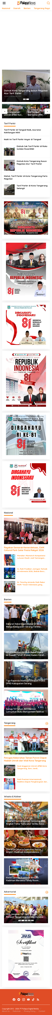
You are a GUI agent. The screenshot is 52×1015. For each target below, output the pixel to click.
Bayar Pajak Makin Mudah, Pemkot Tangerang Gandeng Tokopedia (24, 915)
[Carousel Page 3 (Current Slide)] (26, 920)
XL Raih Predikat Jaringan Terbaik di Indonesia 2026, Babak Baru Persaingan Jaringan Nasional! (32, 570)
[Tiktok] (33, 999)
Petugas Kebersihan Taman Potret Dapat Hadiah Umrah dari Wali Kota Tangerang (25, 759)
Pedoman (17, 1011)
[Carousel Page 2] (22, 920)
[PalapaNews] (26, 3)
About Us (5, 1011)
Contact (42, 1011)
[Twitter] (19, 999)
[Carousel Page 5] (32, 920)
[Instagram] (23, 999)
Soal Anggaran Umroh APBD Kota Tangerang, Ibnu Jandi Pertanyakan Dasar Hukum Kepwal (13, 113)
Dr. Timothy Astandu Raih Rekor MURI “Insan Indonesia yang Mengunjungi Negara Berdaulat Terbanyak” (31, 583)
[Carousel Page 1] (24, 99)
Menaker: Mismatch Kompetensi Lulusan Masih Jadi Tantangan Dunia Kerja (31, 556)
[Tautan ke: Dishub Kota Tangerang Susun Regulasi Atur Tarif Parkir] (9, 165)
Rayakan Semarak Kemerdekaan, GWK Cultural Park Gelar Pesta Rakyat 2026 (24, 549)
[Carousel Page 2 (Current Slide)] (27, 99)
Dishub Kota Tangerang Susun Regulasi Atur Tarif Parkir (26, 92)
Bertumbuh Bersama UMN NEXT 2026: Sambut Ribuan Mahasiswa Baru (36, 113)
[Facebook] (14, 999)
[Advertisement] (26, 40)
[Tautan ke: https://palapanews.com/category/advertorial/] (46, 892)
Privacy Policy (29, 1011)
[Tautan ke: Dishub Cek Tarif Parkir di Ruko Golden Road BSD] (9, 150)
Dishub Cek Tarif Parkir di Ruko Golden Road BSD (32, 147)
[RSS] (38, 999)
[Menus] (4, 3)
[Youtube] (28, 999)
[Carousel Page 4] (29, 920)
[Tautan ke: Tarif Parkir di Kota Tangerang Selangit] (9, 189)
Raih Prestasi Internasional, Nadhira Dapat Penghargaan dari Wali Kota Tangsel (32, 780)
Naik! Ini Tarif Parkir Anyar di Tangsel (22, 139)
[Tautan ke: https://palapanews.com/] (46, 723)
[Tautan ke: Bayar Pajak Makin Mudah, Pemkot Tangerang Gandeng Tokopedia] (26, 910)
